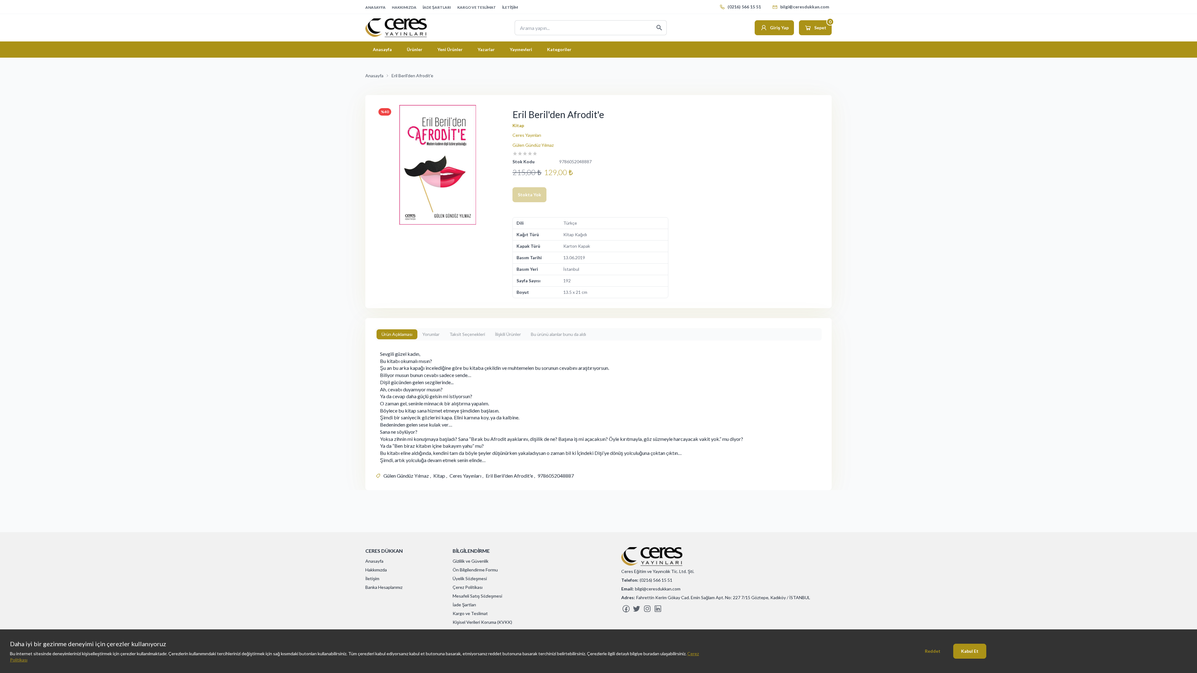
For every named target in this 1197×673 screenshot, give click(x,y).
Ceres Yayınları (526, 135)
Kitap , (440, 476)
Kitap (518, 125)
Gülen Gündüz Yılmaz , (407, 476)
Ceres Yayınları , (466, 476)
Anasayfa (374, 75)
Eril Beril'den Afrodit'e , (510, 476)
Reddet (932, 651)
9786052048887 (555, 476)
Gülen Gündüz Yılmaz (533, 145)
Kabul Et (969, 651)
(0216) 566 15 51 (744, 6)
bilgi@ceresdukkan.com (804, 6)
